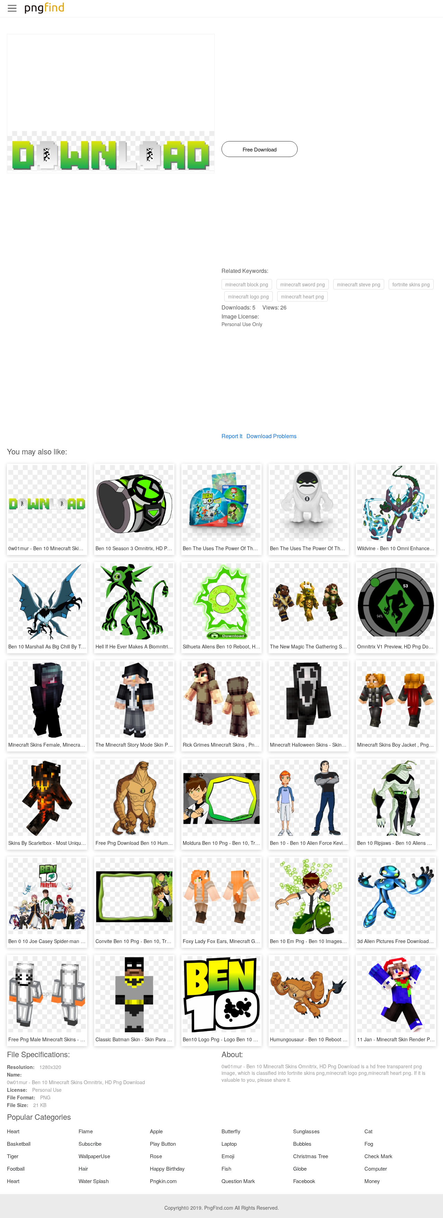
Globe (300, 1168)
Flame (86, 1131)
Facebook (304, 1180)
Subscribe (90, 1143)
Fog (368, 1143)
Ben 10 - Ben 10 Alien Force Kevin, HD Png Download (329, 842)
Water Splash (94, 1180)
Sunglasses (306, 1131)
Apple (156, 1131)
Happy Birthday (167, 1168)
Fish (226, 1168)
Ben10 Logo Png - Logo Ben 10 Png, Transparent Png (242, 1039)
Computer (375, 1168)
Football (16, 1168)
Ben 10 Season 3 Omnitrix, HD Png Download (146, 548)
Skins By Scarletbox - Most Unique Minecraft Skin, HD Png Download (83, 842)
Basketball (18, 1143)
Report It (232, 436)
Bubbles (302, 1143)
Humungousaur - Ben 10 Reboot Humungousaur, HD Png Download (344, 1039)
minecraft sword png (302, 284)
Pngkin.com (163, 1180)
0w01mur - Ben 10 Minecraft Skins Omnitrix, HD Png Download (77, 548)
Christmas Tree (310, 1156)
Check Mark (378, 1156)
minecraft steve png (358, 284)
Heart (13, 1131)
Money (372, 1180)
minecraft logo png (248, 296)
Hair (83, 1168)
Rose (156, 1156)
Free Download (260, 149)
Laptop (229, 1143)
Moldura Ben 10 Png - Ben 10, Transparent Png (235, 842)
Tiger (12, 1156)
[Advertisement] (110, 82)
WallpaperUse (94, 1156)
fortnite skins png (411, 284)
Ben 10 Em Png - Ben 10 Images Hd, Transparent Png (329, 941)
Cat (368, 1131)
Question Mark (238, 1180)
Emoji (228, 1156)
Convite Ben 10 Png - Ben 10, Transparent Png (147, 941)
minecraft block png (246, 284)
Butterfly (231, 1131)
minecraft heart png (302, 296)
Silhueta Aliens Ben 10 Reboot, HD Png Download (237, 646)
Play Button (163, 1143)
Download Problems (271, 436)
